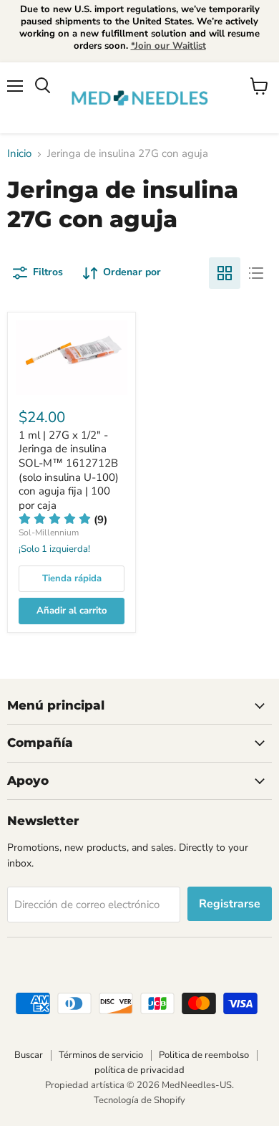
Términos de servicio (101, 1055)
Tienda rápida (72, 578)
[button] (63, 519)
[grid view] (224, 273)
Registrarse (229, 904)
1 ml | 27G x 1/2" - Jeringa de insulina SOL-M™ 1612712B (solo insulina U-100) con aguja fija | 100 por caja (69, 470)
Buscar (28, 1055)
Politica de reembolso (204, 1055)
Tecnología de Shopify (139, 1100)
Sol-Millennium (49, 532)
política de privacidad (139, 1070)
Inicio (19, 154)
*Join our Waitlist (168, 45)
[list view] (256, 273)
